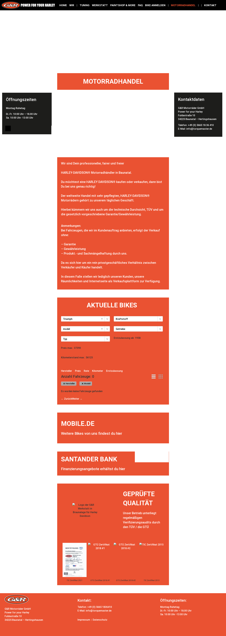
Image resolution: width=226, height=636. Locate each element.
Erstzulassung (114, 370)
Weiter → (77, 398)
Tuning (84, 5)
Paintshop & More (122, 5)
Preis (78, 370)
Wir (71, 5)
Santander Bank (89, 459)
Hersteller (66, 370)
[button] (107, 319)
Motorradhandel (183, 5)
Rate (86, 370)
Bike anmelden (155, 5)
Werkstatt (100, 5)
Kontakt (210, 5)
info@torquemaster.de (199, 128)
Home (63, 5)
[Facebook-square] (8, 128)
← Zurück (66, 398)
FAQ (140, 5)
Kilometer (97, 370)
